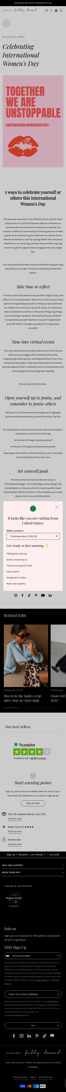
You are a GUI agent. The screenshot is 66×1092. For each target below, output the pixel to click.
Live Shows (37, 854)
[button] (57, 507)
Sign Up (11, 854)
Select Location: (15, 530)
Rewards (23, 854)
